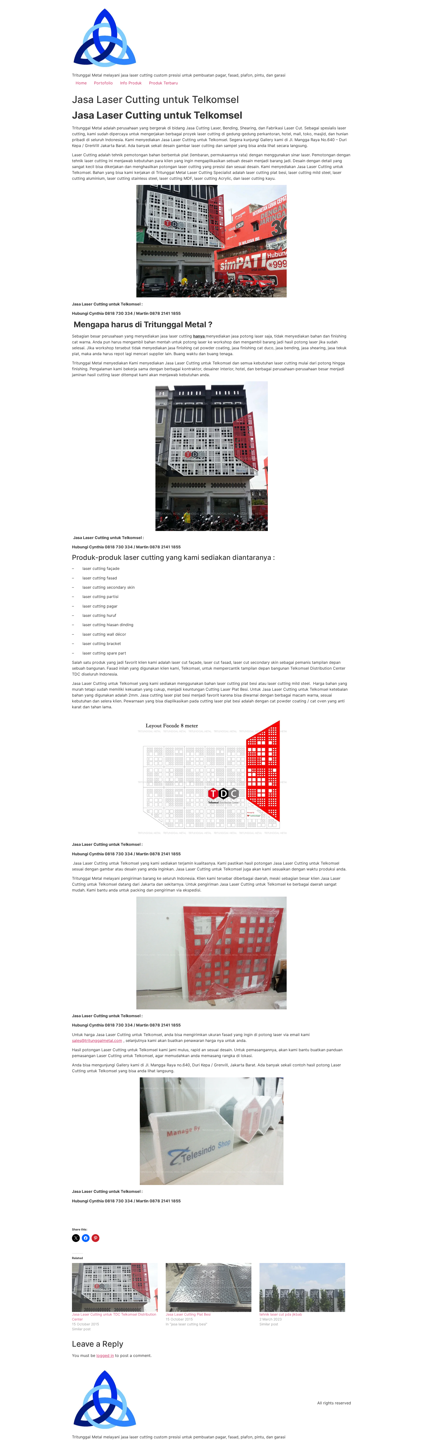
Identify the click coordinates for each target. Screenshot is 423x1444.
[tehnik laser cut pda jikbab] (303, 1287)
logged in (105, 1355)
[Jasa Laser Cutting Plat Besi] (210, 1287)
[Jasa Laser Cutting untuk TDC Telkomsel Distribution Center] (116, 1287)
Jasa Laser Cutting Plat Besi (188, 1314)
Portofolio (103, 82)
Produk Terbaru (163, 82)
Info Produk (131, 82)
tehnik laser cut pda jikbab (280, 1314)
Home (81, 82)
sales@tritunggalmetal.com (97, 1040)
